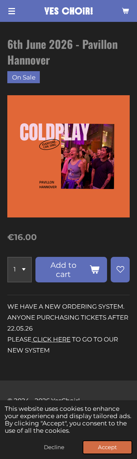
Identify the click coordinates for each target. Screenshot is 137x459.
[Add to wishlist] (120, 270)
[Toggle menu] (12, 11)
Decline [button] (54, 447)
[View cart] (125, 11)
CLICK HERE (51, 339)
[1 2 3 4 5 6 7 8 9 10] (19, 270)
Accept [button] (107, 447)
